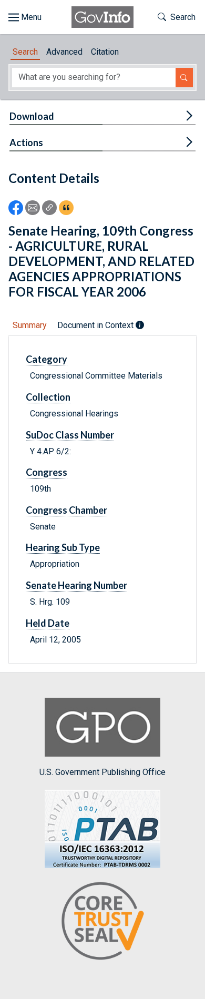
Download (31, 116)
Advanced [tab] (64, 52)
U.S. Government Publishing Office (102, 772)
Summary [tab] (30, 325)
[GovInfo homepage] (102, 17)
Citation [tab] (105, 52)
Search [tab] (25, 52)
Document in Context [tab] (96, 325)
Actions (26, 142)
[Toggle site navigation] (25, 17)
